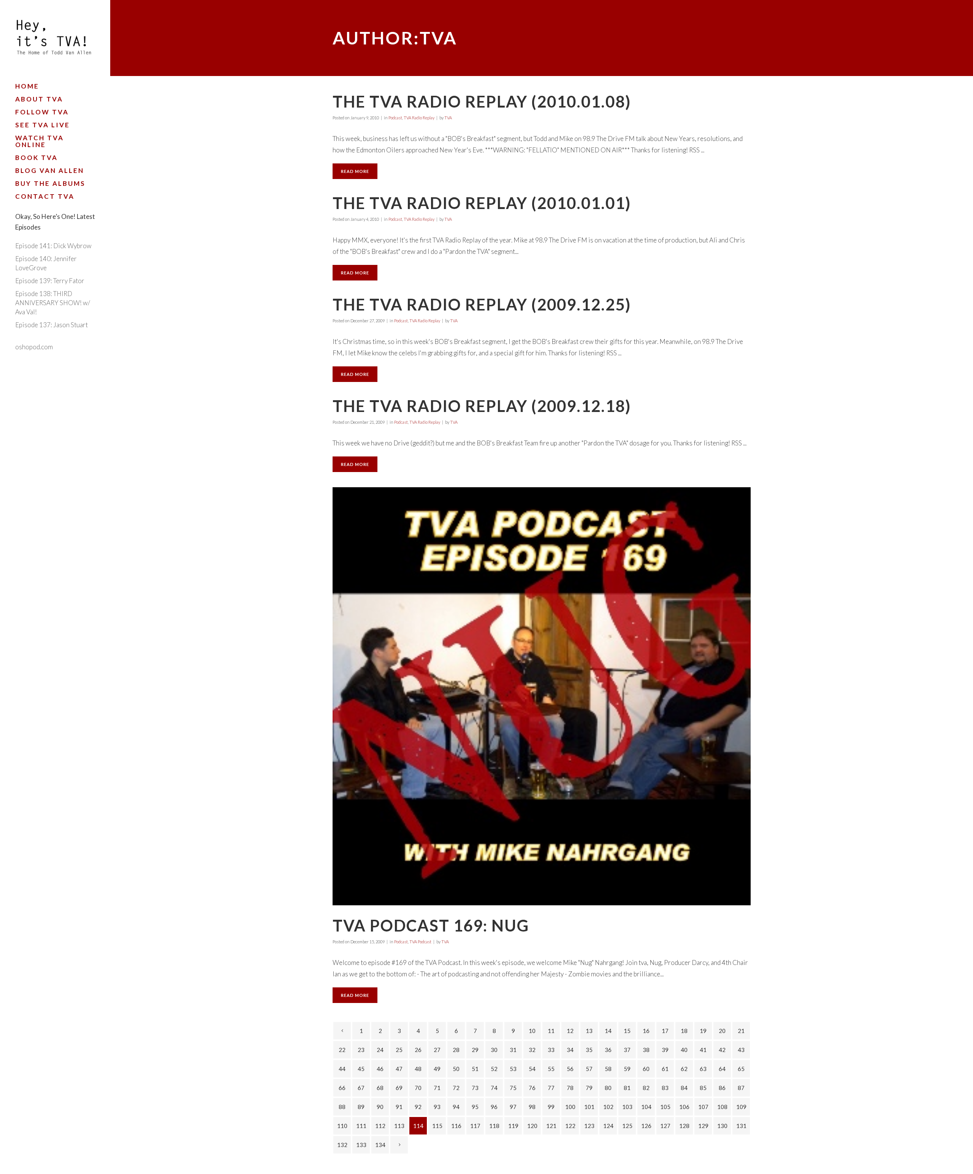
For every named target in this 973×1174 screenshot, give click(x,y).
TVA (448, 117)
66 (342, 1087)
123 (589, 1125)
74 (494, 1087)
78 (570, 1087)
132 (342, 1144)
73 (475, 1087)
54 (532, 1068)
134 (380, 1144)
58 (608, 1068)
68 (380, 1087)
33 (551, 1049)
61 (665, 1068)
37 (627, 1049)
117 (475, 1125)
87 (741, 1087)
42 (722, 1049)
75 (513, 1087)
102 (608, 1106)
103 (627, 1106)
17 (665, 1030)
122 (570, 1125)
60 (646, 1068)
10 (532, 1030)
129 (703, 1125)
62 (684, 1068)
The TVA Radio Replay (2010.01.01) (482, 202)
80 (608, 1087)
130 (722, 1125)
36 (608, 1049)
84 (684, 1087)
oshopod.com (34, 347)
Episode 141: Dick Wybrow (53, 246)
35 (589, 1049)
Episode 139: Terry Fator (49, 281)
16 (646, 1030)
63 (703, 1068)
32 (532, 1049)
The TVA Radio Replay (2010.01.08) (482, 101)
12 (570, 1030)
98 (532, 1106)
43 (741, 1049)
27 (437, 1049)
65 (741, 1068)
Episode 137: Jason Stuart (51, 325)
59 (627, 1068)
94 (456, 1106)
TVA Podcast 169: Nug (431, 925)
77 (551, 1087)
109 (741, 1106)
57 (589, 1068)
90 (380, 1106)
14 (608, 1030)
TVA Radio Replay (419, 117)
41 (703, 1049)
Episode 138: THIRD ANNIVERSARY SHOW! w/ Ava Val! (52, 303)
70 (418, 1087)
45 (361, 1068)
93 (437, 1106)
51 (475, 1068)
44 (342, 1068)
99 (551, 1106)
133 (361, 1144)
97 (513, 1106)
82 (646, 1087)
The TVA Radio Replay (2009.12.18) (482, 405)
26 (418, 1049)
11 (551, 1030)
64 (722, 1068)
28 (456, 1049)
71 (437, 1087)
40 (684, 1049)
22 (342, 1049)
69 (399, 1087)
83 (665, 1087)
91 (399, 1106)
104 (646, 1106)
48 (418, 1068)
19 (703, 1030)
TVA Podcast (420, 941)
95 (475, 1106)
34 (570, 1049)
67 (361, 1087)
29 (475, 1049)
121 (551, 1125)
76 (532, 1087)
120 (532, 1125)
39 (665, 1049)
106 (684, 1106)
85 (703, 1087)
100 (570, 1106)
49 (437, 1068)
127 (665, 1125)
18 (684, 1030)
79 (589, 1087)
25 (399, 1049)
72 (456, 1087)
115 (437, 1125)
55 (551, 1068)
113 (399, 1125)
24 (380, 1049)
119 (513, 1125)
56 (570, 1068)
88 (342, 1106)
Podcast (395, 117)
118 (494, 1125)
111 (361, 1125)
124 (608, 1125)
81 (627, 1087)
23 (361, 1049)
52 (494, 1068)
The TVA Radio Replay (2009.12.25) (482, 304)
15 (627, 1030)
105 (665, 1106)
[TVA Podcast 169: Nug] (542, 696)
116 (456, 1125)
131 (741, 1125)
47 (399, 1068)
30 (494, 1049)
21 (741, 1030)
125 (627, 1125)
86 (722, 1087)
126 (646, 1125)
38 (646, 1049)
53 (513, 1068)
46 (380, 1068)
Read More (355, 171)
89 (361, 1106)
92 (418, 1106)
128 (684, 1125)
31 (513, 1049)
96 (494, 1106)
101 (589, 1106)
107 (703, 1106)
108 (722, 1106)
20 (722, 1030)
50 (456, 1068)
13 (589, 1030)
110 (342, 1125)
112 (380, 1125)
